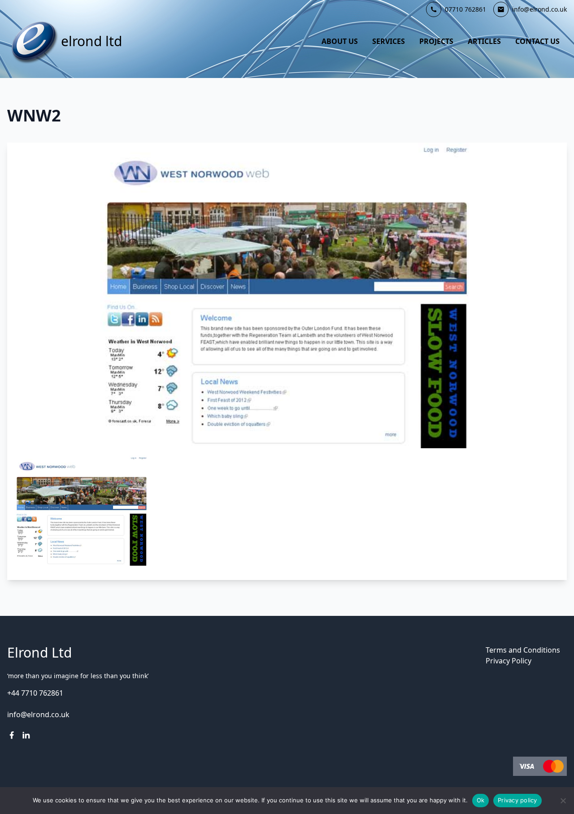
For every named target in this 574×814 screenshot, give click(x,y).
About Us (340, 41)
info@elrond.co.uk (38, 714)
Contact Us (537, 41)
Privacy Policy (508, 661)
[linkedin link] (26, 735)
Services (388, 41)
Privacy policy (517, 800)
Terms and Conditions (523, 650)
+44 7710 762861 (35, 693)
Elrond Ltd (91, 41)
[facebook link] (11, 735)
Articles (484, 41)
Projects (436, 41)
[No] (562, 800)
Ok (481, 800)
